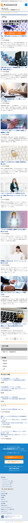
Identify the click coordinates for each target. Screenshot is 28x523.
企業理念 (5, 363)
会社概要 (4, 357)
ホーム (2, 12)
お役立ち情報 (7, 12)
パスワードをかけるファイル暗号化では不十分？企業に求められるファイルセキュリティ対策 (13, 195)
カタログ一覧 (4, 501)
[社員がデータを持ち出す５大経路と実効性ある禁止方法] (14, 160)
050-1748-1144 (14, 468)
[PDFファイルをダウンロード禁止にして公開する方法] (14, 290)
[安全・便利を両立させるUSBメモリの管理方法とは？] (14, 34)
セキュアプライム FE (6, 484)
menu (26, 4)
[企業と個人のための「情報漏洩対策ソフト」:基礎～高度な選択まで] (14, 65)
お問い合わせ (4, 505)
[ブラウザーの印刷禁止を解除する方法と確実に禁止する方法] (14, 227)
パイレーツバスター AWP (7, 481)
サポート (3, 499)
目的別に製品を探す (8, 489)
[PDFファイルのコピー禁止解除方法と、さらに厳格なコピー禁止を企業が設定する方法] (14, 322)
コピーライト (4, 511)
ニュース (3, 491)
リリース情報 (8, 438)
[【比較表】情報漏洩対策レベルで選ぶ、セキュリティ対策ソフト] (14, 97)
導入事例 (3, 495)
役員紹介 (5, 366)
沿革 (4, 369)
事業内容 (5, 360)
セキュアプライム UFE (7, 486)
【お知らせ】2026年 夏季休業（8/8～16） (12, 409)
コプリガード (5, 479)
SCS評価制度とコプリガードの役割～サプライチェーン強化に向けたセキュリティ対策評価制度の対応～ (13, 388)
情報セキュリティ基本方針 (7, 509)
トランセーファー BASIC (7, 482)
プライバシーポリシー (6, 507)
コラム (12, 12)
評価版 (2, 497)
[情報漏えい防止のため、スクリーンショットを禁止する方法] (14, 259)
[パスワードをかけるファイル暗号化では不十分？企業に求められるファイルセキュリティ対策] (14, 191)
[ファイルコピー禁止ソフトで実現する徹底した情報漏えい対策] (14, 128)
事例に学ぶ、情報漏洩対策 (9, 351)
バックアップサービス (6, 513)
